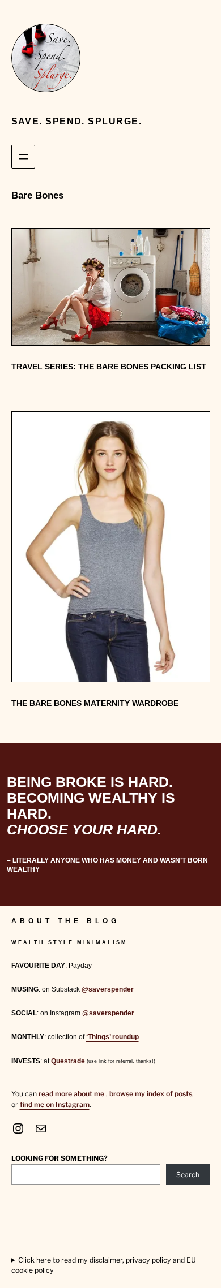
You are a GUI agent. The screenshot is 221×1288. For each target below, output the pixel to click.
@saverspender (108, 989)
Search (187, 1174)
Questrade (68, 1061)
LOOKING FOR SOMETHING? (59, 1158)
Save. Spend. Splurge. (76, 121)
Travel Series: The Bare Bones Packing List (108, 366)
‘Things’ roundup (112, 1037)
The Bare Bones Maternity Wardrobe (94, 703)
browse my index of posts (150, 1093)
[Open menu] (23, 157)
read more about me (72, 1093)
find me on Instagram (55, 1104)
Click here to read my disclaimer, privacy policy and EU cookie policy (104, 1265)
